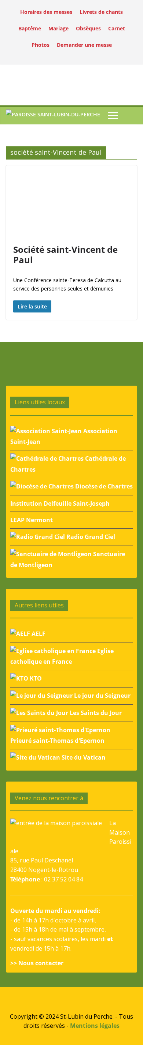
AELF (37, 634)
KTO (35, 678)
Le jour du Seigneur (102, 696)
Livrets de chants (101, 11)
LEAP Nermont (31, 520)
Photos (41, 44)
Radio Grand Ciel (90, 537)
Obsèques (88, 28)
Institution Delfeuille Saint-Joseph (60, 503)
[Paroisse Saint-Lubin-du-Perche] (53, 115)
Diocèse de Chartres (103, 486)
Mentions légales (95, 1026)
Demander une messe (84, 44)
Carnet (116, 28)
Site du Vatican (83, 757)
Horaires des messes (46, 11)
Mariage (58, 28)
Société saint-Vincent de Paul (65, 254)
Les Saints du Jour (95, 713)
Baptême (29, 28)
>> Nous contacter (36, 963)
